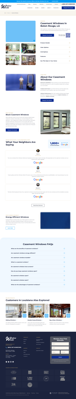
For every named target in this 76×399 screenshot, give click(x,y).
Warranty (41, 4)
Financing (56, 7)
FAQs (24, 352)
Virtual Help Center (27, 354)
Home (5, 13)
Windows (29, 7)
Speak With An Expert (39, 350)
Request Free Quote (68, 7)
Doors (37, 7)
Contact (56, 4)
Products (26, 337)
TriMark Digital (66, 393)
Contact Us (25, 356)
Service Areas (49, 4)
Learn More (55, 1)
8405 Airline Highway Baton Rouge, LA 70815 (10, 351)
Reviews (35, 4)
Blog (29, 4)
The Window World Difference (39, 340)
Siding (43, 7)
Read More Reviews (38, 205)
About (49, 7)
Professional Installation (40, 342)
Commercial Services (21, 4)
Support (25, 348)
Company (38, 337)
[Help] (34, 40)
